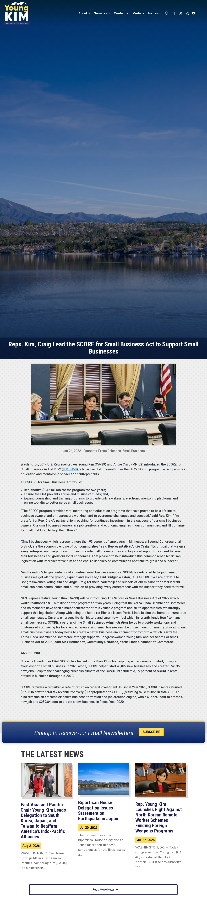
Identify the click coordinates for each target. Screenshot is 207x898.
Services (100, 13)
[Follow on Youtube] (194, 13)
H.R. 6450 (70, 469)
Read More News (103, 889)
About (82, 13)
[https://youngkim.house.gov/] (16, 13)
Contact (120, 13)
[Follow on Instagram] (187, 13)
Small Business (133, 451)
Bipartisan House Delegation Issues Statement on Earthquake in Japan (98, 810)
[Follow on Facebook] (174, 13)
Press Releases (109, 451)
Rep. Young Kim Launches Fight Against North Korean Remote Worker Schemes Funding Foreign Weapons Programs (158, 817)
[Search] (166, 13)
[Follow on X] (181, 13)
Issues (153, 13)
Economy (90, 451)
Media (137, 13)
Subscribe (151, 732)
